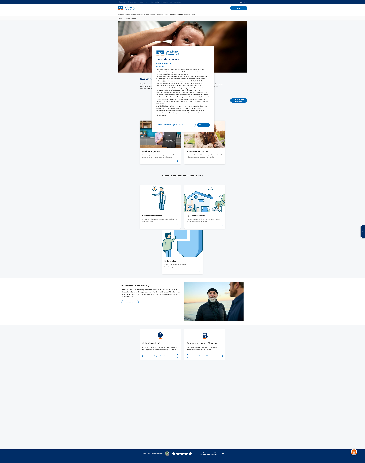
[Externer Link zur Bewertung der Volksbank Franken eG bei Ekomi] (223, 453)
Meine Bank (164, 2)
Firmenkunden (132, 2)
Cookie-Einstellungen (164, 124)
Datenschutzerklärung (163, 63)
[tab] (124, 14)
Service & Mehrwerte (175, 2)
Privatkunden (121, 2)
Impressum (160, 66)
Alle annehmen (203, 125)
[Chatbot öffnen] (354, 452)
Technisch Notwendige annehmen (184, 125)
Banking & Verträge (154, 2)
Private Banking (142, 2)
